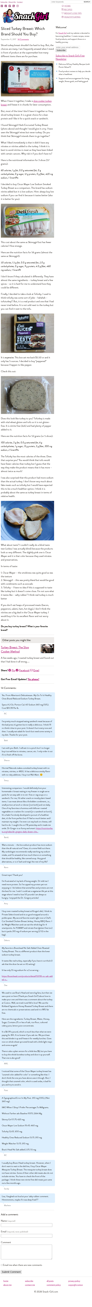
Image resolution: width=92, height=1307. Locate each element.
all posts (50, 1280)
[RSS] (14, 6)
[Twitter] (10, 6)
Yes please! (33, 679)
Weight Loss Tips (73, 13)
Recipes (68, 9)
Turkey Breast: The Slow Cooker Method (15, 649)
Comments (23, 39)
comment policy (54, 1284)
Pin (13, 670)
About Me (12, 2)
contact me (30, 1284)
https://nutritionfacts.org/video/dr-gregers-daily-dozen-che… (27, 830)
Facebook (24, 670)
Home (67, 5)
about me (7, 1284)
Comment (6, 1242)
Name (4, 1221)
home (5, 1280)
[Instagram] (17, 6)
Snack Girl (62, 33)
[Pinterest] (2, 6)
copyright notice (75, 1284)
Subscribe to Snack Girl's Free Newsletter (70, 57)
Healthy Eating (72, 17)
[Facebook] (6, 6)
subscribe (29, 1280)
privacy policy (74, 1280)
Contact (20, 2)
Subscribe (4, 2)
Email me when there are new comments (22, 1265)
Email (36, 670)
